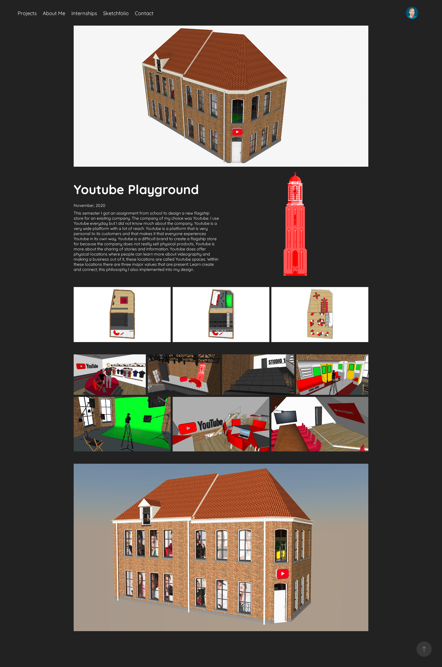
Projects (27, 13)
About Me (54, 13)
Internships (84, 13)
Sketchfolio (116, 13)
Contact (144, 13)
